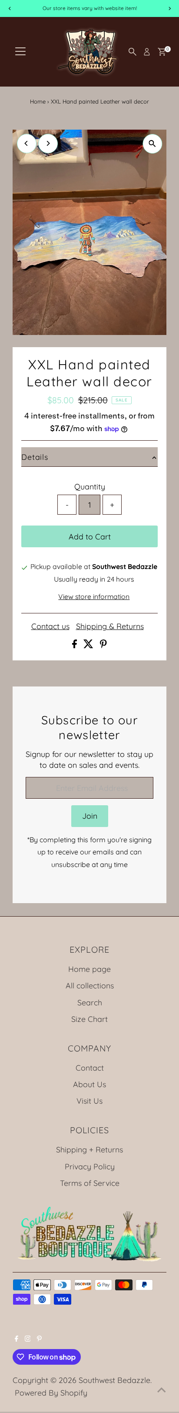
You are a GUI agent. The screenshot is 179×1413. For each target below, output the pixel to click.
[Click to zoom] (152, 144)
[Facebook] (16, 1338)
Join (89, 815)
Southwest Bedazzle (114, 1380)
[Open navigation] (20, 52)
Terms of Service (89, 1183)
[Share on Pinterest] (103, 645)
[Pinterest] (39, 1338)
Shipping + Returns (89, 1149)
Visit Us (89, 1100)
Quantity (89, 486)
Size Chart (89, 1019)
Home (38, 101)
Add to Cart (90, 536)
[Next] (48, 143)
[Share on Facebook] (75, 645)
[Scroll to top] (161, 1389)
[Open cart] (161, 52)
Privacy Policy (90, 1166)
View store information (93, 596)
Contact (90, 1067)
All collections (90, 985)
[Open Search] (132, 52)
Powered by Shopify (51, 1392)
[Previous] (26, 143)
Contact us (50, 626)
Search (89, 1002)
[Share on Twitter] (89, 645)
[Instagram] (28, 1338)
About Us (89, 1084)
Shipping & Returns (110, 626)
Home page (89, 969)
